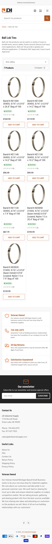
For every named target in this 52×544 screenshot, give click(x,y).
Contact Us (6, 456)
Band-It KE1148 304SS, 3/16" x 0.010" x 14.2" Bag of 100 (14, 157)
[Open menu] (47, 11)
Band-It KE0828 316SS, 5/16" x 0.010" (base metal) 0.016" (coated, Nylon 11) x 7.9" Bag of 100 (14, 273)
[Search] (47, 18)
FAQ (3, 453)
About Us (6, 450)
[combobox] (26, 18)
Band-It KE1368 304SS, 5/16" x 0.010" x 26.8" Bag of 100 (14, 104)
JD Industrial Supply (29, 532)
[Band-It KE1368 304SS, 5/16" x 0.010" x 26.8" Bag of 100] (14, 87)
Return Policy (7, 460)
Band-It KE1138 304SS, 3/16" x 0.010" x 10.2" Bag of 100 (38, 157)
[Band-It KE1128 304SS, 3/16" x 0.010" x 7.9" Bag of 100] (14, 194)
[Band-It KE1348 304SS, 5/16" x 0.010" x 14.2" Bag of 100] (38, 87)
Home (4, 27)
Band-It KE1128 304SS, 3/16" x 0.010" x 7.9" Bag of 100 (14, 211)
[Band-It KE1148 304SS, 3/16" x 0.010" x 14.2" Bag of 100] (14, 141)
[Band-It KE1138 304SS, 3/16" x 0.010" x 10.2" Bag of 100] (38, 141)
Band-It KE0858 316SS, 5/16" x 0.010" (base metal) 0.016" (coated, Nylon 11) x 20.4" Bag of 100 (38, 214)
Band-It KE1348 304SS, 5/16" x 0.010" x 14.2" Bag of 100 (38, 104)
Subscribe (43, 396)
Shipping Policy (8, 463)
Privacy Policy (8, 467)
